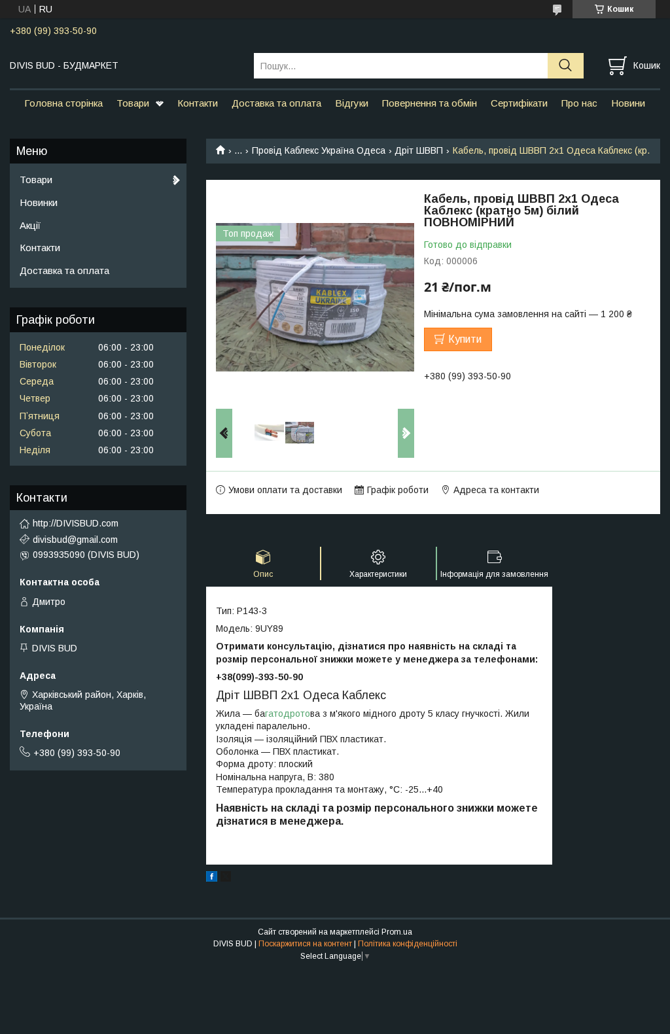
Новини (628, 103)
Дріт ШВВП (419, 150)
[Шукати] (566, 65)
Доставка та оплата (276, 103)
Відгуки (351, 103)
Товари (132, 103)
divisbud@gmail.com (75, 539)
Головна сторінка (63, 103)
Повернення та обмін (429, 103)
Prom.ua (396, 932)
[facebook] (211, 878)
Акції (30, 225)
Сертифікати (519, 103)
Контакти (197, 103)
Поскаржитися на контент (305, 943)
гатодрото (287, 713)
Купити (465, 339)
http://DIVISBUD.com (75, 523)
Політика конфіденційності (407, 943)
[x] (225, 878)
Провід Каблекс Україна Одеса (318, 150)
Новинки (39, 202)
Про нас (579, 103)
